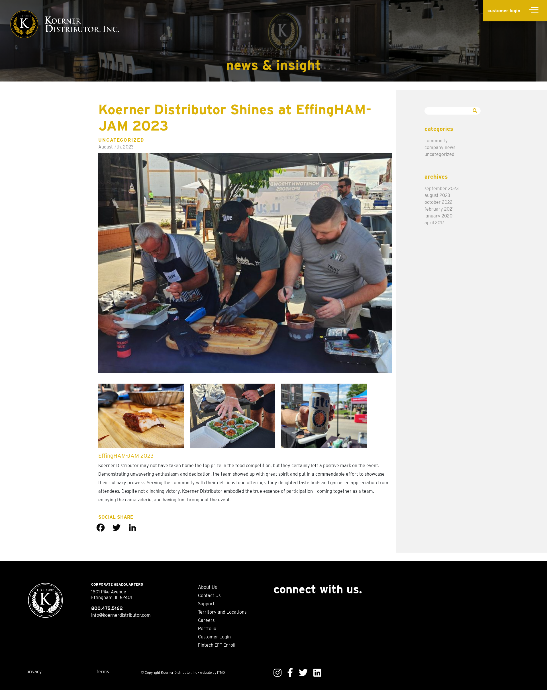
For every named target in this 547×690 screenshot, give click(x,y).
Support (206, 603)
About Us (207, 587)
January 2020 (438, 216)
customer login (503, 10)
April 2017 (434, 222)
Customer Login (214, 637)
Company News (439, 147)
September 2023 (441, 188)
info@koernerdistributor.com (121, 615)
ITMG (221, 672)
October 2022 (438, 202)
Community (436, 140)
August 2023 (437, 195)
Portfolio (207, 628)
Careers (206, 620)
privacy (34, 671)
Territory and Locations (222, 612)
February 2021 (439, 209)
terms (103, 671)
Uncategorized (121, 140)
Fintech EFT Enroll (216, 645)
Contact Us (209, 595)
